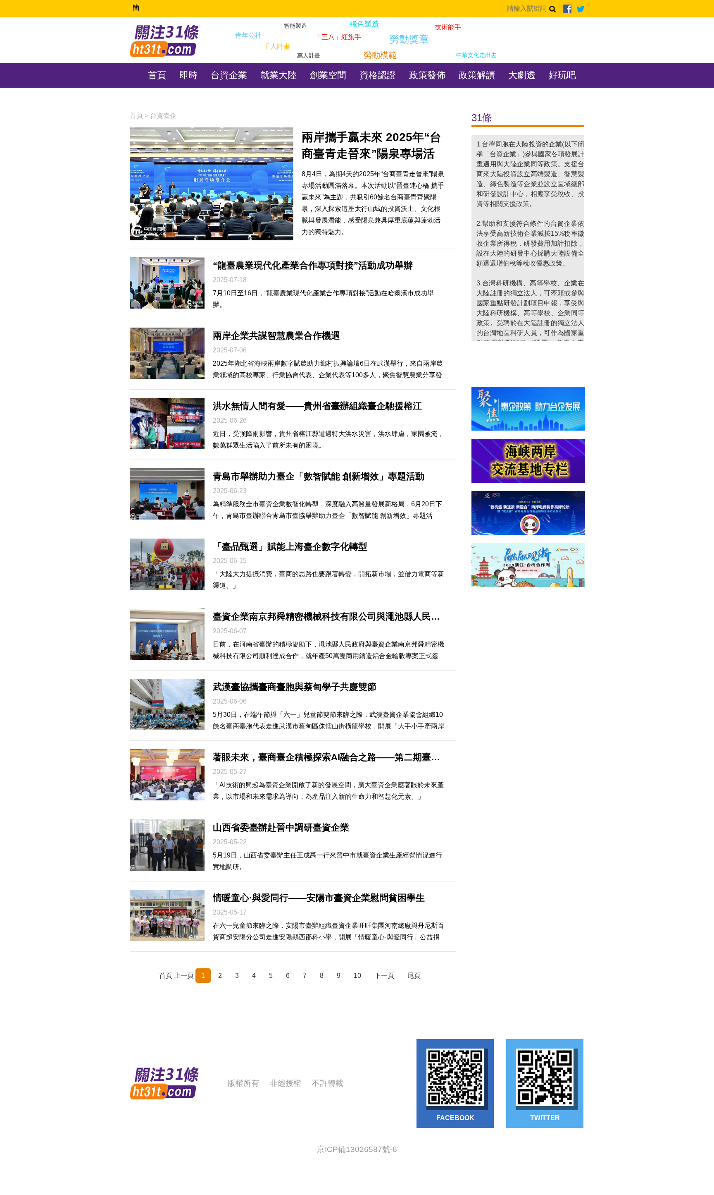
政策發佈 (427, 75)
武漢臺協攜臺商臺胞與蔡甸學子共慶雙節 (294, 687)
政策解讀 (477, 75)
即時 (188, 75)
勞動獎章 (409, 39)
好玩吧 (562, 75)
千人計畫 (277, 46)
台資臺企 (163, 115)
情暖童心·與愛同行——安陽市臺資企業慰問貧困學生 (319, 898)
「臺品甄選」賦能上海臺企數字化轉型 (290, 546)
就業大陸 (278, 75)
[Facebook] (567, 9)
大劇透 (522, 75)
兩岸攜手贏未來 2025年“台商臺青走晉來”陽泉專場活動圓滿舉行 (371, 146)
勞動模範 (380, 55)
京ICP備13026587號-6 (357, 1149)
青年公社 (248, 35)
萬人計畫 (308, 56)
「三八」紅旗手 (338, 37)
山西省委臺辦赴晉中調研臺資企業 (281, 827)
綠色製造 (364, 24)
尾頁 (414, 975)
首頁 (157, 75)
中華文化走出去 (476, 55)
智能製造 (295, 26)
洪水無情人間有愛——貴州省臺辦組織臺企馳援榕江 (317, 406)
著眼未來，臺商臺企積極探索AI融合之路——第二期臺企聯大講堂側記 (328, 757)
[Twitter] (580, 9)
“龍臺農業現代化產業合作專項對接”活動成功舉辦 (313, 265)
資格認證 (377, 75)
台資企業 (229, 75)
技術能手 (448, 27)
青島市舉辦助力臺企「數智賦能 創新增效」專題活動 (318, 476)
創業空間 (328, 75)
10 (357, 975)
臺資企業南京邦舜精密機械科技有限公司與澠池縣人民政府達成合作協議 (328, 616)
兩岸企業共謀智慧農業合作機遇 (276, 335)
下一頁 (384, 975)
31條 (481, 117)
